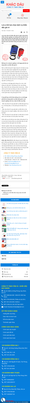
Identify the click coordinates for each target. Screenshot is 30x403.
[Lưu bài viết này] (27, 32)
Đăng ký (26, 18)
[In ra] (24, 32)
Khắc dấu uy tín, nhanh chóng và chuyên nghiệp (17, 223)
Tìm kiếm (26, 10)
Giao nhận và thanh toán (9, 316)
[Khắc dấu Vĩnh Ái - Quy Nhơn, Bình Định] (15, 5)
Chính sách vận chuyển (9, 329)
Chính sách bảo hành (9, 335)
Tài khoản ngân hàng (9, 322)
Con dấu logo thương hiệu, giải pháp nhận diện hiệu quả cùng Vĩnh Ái (17, 234)
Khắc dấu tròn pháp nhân (13, 215)
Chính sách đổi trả (8, 332)
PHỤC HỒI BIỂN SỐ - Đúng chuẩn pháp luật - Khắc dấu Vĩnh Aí (17, 229)
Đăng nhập (20, 18)
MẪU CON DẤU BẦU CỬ (13, 239)
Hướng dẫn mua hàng (9, 313)
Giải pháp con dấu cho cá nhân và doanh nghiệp (17, 218)
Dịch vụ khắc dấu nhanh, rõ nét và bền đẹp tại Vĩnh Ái (17, 245)
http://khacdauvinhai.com (15, 165)
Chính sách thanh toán (9, 338)
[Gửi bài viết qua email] (22, 32)
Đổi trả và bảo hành (8, 319)
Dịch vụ (4, 259)
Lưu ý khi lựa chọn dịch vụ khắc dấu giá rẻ (17, 211)
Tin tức (4, 255)
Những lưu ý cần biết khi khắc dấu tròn (16, 208)
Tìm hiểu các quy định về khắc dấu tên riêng (17, 203)
